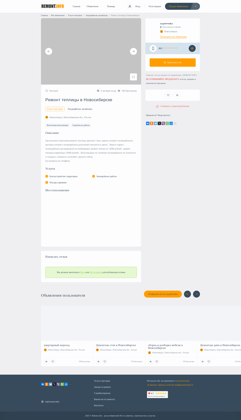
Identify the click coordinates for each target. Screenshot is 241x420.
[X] (159, 123)
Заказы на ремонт (102, 387)
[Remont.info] (52, 6)
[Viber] (163, 123)
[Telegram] (155, 123)
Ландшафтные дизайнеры (97, 15)
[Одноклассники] (151, 123)
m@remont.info (52, 401)
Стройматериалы (102, 393)
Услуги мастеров (75, 15)
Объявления (92, 6)
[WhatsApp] (167, 123)
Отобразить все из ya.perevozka (163, 294)
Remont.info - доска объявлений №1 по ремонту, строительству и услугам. (124, 416)
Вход (137, 6)
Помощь (111, 6)
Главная (76, 6)
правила (161, 385)
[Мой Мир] (171, 123)
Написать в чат (174, 62)
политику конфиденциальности (179, 385)
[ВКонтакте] (147, 123)
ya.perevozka (166, 23)
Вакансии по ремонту (104, 399)
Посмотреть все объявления (173, 37)
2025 (87, 416)
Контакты (98, 405)
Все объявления (57, 15)
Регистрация (155, 6)
